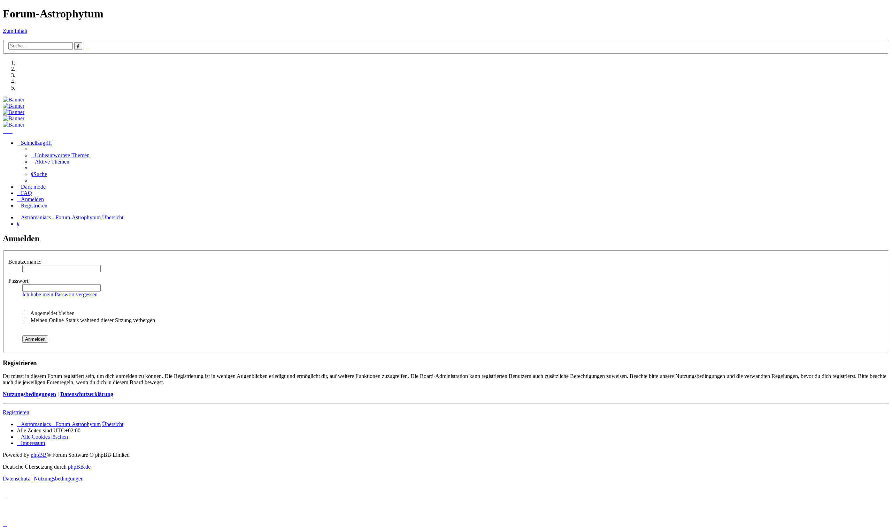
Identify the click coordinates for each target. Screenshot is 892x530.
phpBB (39, 455)
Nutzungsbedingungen (29, 394)
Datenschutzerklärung (86, 394)
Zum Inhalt (15, 31)
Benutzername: (24, 262)
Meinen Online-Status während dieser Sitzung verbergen (92, 320)
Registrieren (16, 412)
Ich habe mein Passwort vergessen (60, 294)
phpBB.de (79, 467)
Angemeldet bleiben (52, 313)
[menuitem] (60, 155)
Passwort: (19, 281)
